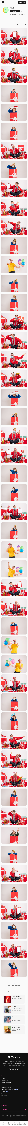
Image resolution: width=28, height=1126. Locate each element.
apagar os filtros (16, 985)
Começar (4, 1101)
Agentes (4, 1091)
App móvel (4, 1095)
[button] (14, 1069)
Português (14, 1069)
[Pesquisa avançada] (25, 24)
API (2, 1093)
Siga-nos (4, 1109)
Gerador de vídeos (5, 1084)
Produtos (4, 1076)
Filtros (20, 24)
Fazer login (22, 2)
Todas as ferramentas (6, 1097)
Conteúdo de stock (6, 1087)
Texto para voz (5, 1086)
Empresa (3, 1105)
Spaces (3, 1078)
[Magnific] (3, 2)
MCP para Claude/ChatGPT (9, 1089)
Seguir (14, 11)
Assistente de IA (5, 1080)
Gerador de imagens (6, 1082)
